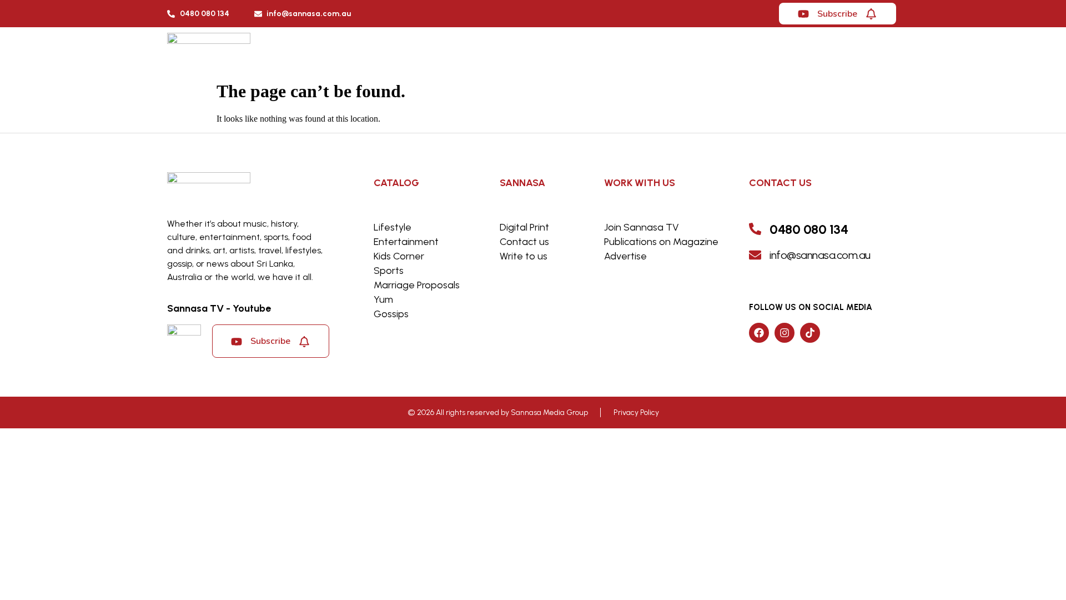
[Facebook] (759, 333)
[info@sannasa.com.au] (755, 255)
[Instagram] (785, 333)
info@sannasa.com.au (820, 255)
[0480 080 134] (755, 229)
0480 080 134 (809, 229)
